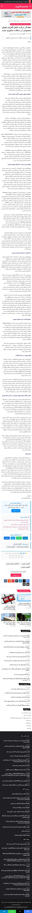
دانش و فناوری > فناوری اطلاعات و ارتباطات (17, 20)
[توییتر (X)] (24, 580)
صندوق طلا (28, 723)
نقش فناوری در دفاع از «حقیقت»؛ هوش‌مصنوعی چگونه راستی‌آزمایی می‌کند (9, 607)
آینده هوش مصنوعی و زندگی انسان (19, 524)
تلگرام (25, 538)
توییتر (13, 538)
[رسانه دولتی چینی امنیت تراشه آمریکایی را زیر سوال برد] (24, 617)
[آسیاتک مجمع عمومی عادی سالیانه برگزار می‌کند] (8, 617)
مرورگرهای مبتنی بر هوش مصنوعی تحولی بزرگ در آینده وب (24, 605)
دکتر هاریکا (28, 720)
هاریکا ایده (28, 725)
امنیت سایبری (25, 563)
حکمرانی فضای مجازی (12, 563)
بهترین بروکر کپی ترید (26, 712)
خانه (29, 20)
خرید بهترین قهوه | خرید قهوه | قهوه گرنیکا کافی (20, 717)
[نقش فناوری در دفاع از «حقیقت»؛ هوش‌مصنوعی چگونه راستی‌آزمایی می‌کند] (8, 599)
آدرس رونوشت (16, 575)
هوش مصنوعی (25, 567)
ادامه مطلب (16, 510)
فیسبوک (7, 538)
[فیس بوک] (27, 580)
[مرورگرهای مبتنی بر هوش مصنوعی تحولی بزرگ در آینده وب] (24, 598)
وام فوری (29, 728)
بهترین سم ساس (27, 715)
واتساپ (19, 538)
